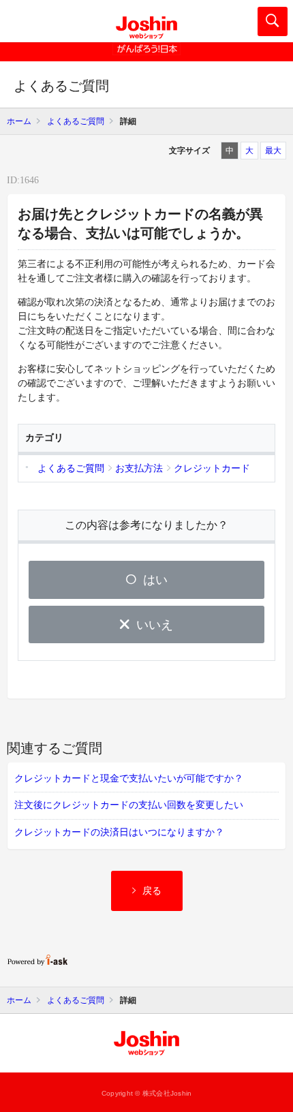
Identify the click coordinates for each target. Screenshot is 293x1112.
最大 (273, 150)
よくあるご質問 (75, 121)
